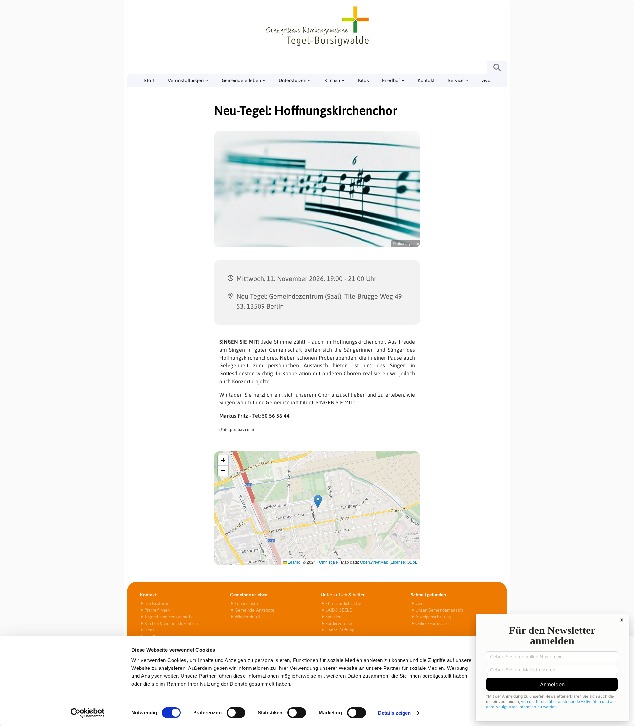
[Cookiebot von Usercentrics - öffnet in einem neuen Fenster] (88, 713)
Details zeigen (394, 713)
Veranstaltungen (186, 80)
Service (456, 80)
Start (149, 80)
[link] (188, 80)
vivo (485, 80)
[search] (497, 67)
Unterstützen (293, 80)
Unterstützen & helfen (343, 594)
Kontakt (426, 80)
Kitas (363, 80)
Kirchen (332, 80)
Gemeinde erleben (242, 80)
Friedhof (391, 80)
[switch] (236, 712)
